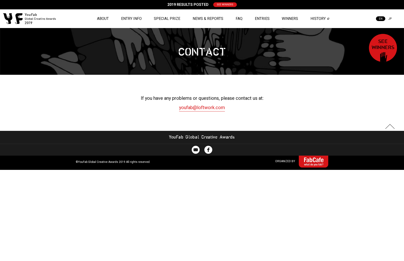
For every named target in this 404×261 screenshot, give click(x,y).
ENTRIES (262, 18)
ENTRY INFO (131, 18)
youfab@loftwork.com (202, 107)
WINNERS (290, 18)
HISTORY (318, 18)
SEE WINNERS (225, 4)
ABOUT (103, 18)
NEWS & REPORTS (208, 18)
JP (390, 18)
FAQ (239, 18)
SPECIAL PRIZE (167, 18)
